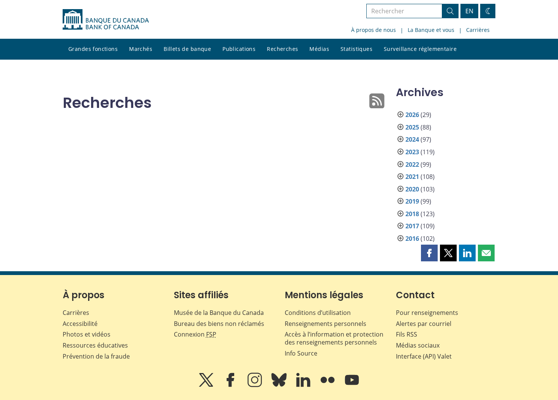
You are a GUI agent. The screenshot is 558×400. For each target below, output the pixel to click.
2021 (412, 176)
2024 (412, 139)
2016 (412, 238)
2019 (412, 201)
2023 (412, 152)
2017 (412, 226)
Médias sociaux (418, 345)
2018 (412, 214)
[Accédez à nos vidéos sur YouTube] (351, 385)
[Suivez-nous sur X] (207, 385)
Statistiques (356, 48)
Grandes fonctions (93, 48)
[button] (429, 253)
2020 (412, 189)
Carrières (478, 29)
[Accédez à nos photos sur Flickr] (328, 385)
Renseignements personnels (325, 323)
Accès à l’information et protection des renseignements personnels (334, 338)
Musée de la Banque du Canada (219, 312)
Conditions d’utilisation (318, 312)
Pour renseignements (427, 312)
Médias (319, 48)
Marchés (140, 48)
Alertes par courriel (423, 323)
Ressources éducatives (95, 345)
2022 (412, 164)
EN (469, 11)
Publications (238, 48)
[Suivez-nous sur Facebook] (231, 385)
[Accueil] (106, 19)
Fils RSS (406, 334)
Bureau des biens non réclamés (219, 323)
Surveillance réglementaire (420, 48)
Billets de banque (187, 48)
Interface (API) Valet (424, 356)
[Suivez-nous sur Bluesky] (280, 385)
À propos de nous (373, 29)
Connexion (195, 334)
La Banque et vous (431, 29)
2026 (412, 115)
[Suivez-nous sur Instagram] (255, 385)
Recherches (282, 48)
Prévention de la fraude (96, 356)
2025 (412, 127)
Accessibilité (80, 323)
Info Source (301, 353)
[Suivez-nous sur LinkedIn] (304, 385)
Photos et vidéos (86, 334)
